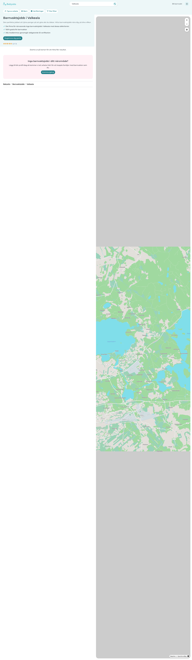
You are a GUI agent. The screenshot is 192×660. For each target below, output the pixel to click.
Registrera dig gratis (12, 38)
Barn (25, 11)
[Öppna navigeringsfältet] (187, 4)
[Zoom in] (187, 20)
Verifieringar (38, 11)
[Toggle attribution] (188, 656)
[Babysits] (9, 4)
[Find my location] (187, 30)
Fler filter (53, 11)
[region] (143, 337)
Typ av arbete (12, 11)
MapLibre (173, 656)
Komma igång (48, 72)
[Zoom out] (187, 24)
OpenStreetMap (182, 656)
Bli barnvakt (177, 4)
